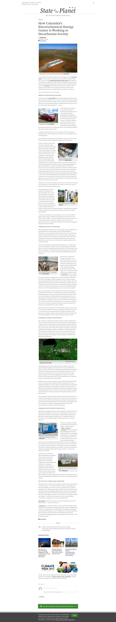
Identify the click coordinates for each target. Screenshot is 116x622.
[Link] (58, 592)
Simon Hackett (45, 273)
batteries (44, 527)
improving (47, 86)
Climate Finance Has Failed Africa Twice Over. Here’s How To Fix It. (57, 551)
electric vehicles (52, 98)
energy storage (61, 528)
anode (63, 428)
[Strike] (50, 592)
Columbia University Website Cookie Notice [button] (65, 620)
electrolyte (64, 430)
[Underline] (48, 592)
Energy (40, 19)
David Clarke (66, 74)
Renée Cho (43, 37)
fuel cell (73, 528)
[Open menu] (93, 2)
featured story (68, 528)
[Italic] (46, 592)
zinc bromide (64, 274)
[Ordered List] (51, 592)
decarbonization (45, 528)
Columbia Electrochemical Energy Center (59, 80)
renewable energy (46, 530)
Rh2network (64, 470)
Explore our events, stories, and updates (62, 576)
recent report (42, 506)
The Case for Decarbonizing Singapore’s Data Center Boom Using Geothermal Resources (44, 553)
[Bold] (44, 592)
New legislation (41, 501)
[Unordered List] (53, 592)
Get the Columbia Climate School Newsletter (58, 606)
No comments (43, 41)
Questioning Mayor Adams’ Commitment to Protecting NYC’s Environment (71, 552)
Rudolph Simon (68, 160)
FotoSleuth (51, 124)
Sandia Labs (41, 438)
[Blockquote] (55, 592)
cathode (67, 428)
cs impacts (67, 527)
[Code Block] (56, 592)
